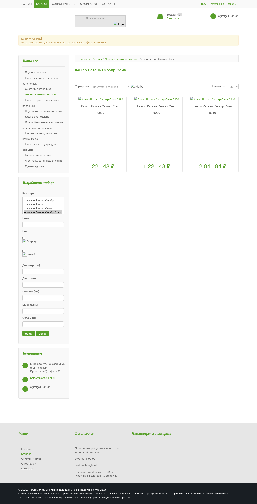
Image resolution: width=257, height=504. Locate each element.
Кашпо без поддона (37, 116)
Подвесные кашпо (36, 72)
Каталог (97, 59)
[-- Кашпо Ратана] (43, 204)
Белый (31, 254)
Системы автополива (38, 89)
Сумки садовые (34, 166)
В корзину (173, 18)
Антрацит (32, 241)
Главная (85, 59)
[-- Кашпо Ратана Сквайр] (43, 200)
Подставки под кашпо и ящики (43, 111)
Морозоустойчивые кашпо (41, 94)
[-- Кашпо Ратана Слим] (43, 208)
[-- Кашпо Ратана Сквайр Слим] (43, 212)
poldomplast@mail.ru (43, 378)
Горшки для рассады (38, 155)
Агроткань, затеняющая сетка (43, 160)
